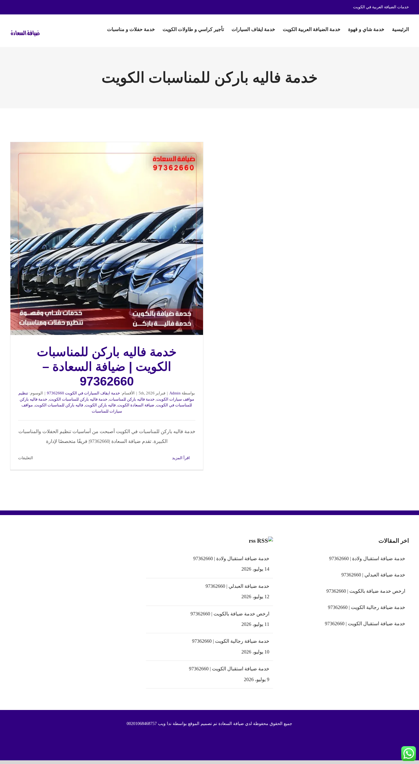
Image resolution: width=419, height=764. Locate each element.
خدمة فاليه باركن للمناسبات (132, 399)
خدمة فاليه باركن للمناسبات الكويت (78, 399)
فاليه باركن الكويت (100, 405)
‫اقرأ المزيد (181, 458)
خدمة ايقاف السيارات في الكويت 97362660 (83, 393)
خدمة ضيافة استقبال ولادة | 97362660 (231, 558)
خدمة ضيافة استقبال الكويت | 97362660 (229, 668)
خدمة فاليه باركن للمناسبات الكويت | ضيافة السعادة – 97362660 (107, 239)
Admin (175, 393)
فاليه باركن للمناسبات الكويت (59, 405)
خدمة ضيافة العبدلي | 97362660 (237, 586)
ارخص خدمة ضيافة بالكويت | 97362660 (229, 613)
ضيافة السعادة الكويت (135, 405)
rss (252, 540)
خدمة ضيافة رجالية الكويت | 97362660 (230, 641)
